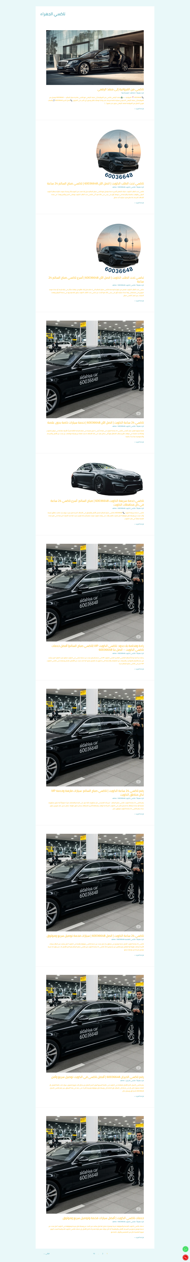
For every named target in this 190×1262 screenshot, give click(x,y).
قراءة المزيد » (139, 108)
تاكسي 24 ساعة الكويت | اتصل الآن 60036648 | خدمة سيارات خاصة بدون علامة (95, 422)
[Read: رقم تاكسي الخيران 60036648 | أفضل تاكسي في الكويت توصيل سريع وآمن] (95, 1023)
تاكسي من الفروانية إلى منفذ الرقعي (120, 89)
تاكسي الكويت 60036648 (126, 187)
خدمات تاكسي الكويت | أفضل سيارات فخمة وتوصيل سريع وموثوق (103, 1218)
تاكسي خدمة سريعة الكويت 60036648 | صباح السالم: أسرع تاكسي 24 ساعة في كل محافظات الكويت (97, 502)
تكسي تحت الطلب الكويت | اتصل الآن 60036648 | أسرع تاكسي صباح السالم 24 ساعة (96, 279)
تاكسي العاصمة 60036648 (126, 939)
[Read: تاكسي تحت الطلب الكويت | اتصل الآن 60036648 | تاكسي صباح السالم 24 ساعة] (118, 153)
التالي (46, 1253)
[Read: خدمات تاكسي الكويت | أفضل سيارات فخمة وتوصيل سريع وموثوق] (95, 1164)
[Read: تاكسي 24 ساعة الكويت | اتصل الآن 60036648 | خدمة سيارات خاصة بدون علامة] (95, 369)
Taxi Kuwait (125, 92)
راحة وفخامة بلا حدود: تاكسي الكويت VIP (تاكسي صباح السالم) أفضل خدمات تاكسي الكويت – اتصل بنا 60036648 (98, 647)
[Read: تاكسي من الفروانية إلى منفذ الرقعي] (95, 57)
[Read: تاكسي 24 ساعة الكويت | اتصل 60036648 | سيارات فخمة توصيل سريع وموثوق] (95, 882)
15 (94, 1253)
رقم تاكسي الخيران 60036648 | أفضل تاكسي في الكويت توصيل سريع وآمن (97, 1077)
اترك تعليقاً (140, 92)
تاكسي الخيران (130, 1080)
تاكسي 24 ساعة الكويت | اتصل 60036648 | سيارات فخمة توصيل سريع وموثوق (95, 935)
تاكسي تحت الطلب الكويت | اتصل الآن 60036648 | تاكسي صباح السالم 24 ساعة (95, 183)
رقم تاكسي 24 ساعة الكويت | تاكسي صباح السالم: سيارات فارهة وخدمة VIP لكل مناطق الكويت (97, 792)
